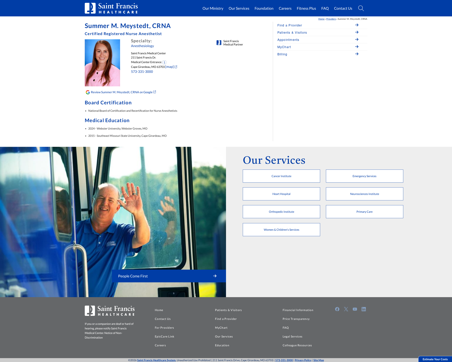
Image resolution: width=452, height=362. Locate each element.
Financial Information (298, 310)
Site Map (318, 360)
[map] (169, 67)
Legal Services (293, 336)
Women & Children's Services (281, 229)
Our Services (239, 8)
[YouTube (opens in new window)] (354, 309)
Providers (331, 18)
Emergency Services (364, 176)
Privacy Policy (303, 360)
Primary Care (364, 211)
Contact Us (343, 8)
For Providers (164, 327)
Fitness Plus (306, 8)
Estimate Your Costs (435, 359)
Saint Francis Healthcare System (156, 360)
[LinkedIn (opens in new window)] (363, 309)
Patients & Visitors (228, 310)
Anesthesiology (142, 46)
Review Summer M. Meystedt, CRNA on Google (122, 92)
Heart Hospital (281, 193)
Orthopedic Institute (281, 211)
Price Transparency (296, 318)
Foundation (264, 8)
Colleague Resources (297, 345)
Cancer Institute (281, 176)
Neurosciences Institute (364, 193)
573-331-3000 (142, 71)
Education (222, 345)
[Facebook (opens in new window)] (337, 309)
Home (321, 18)
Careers (285, 8)
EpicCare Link (164, 336)
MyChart (221, 327)
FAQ (325, 8)
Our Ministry (213, 8)
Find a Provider (226, 318)
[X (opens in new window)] (346, 309)
